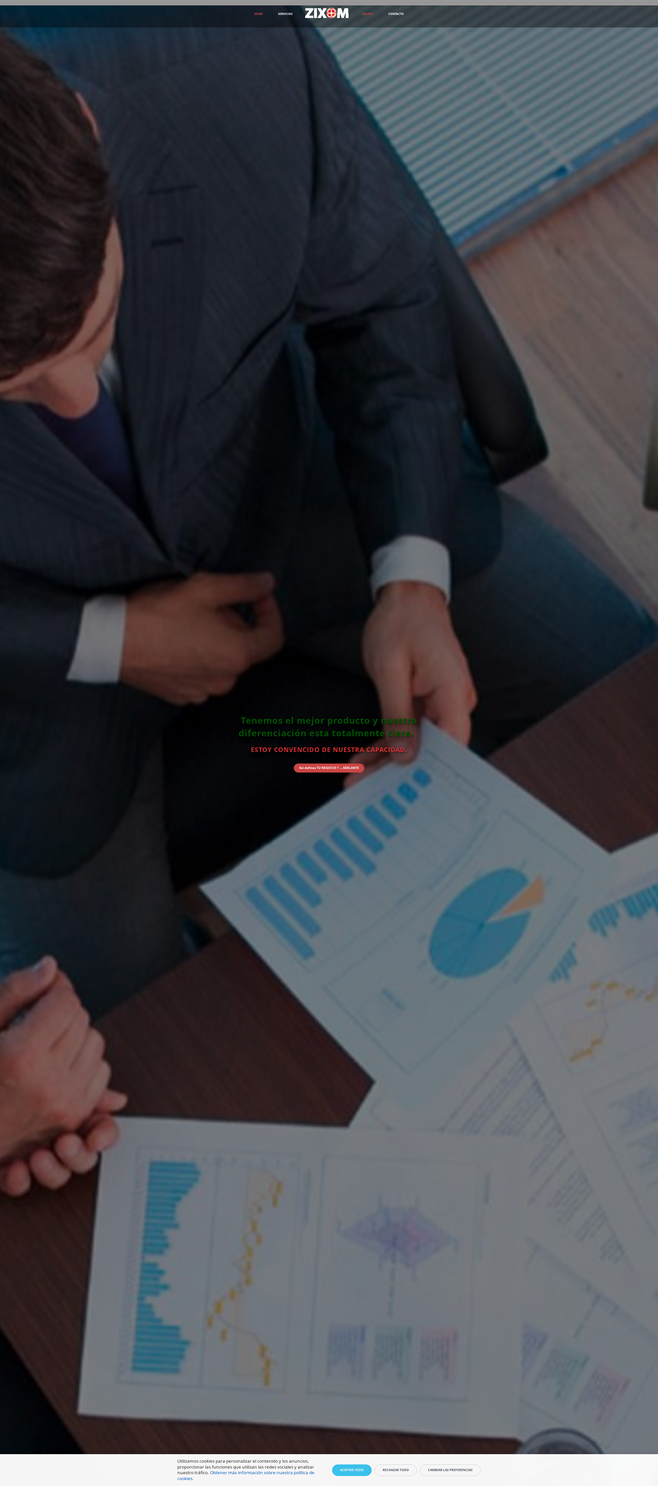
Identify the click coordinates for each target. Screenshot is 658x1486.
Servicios (285, 14)
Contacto (396, 14)
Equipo (367, 14)
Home (258, 14)
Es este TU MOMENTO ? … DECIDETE (329, 774)
